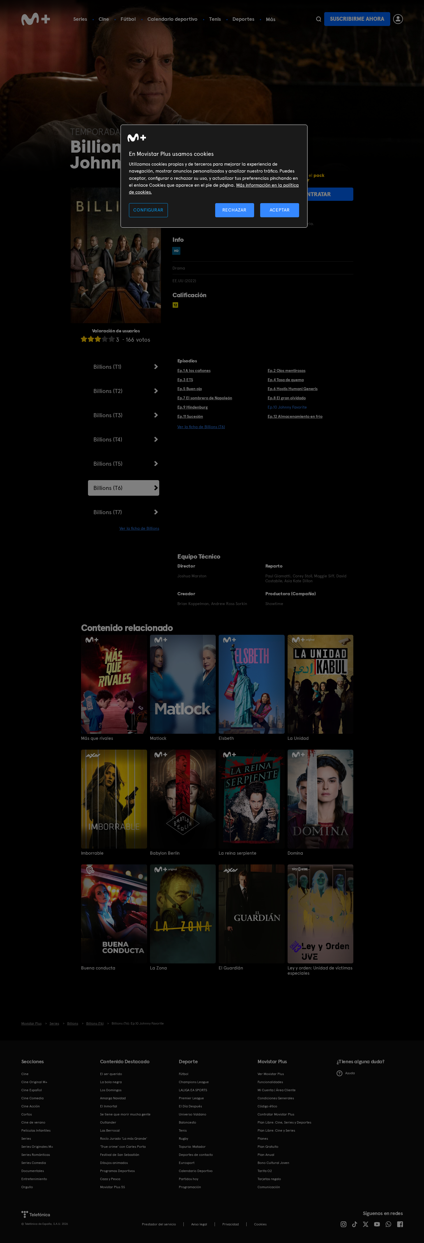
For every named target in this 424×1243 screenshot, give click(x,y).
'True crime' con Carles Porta (123, 1147)
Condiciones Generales (276, 1098)
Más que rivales (97, 738)
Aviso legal (199, 1224)
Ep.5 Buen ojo (189, 388)
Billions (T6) (108, 487)
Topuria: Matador (192, 1147)
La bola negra (111, 1082)
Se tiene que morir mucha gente (125, 1114)
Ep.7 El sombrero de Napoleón (204, 398)
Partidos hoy (188, 1179)
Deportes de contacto (196, 1155)
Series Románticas (35, 1155)
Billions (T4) (107, 439)
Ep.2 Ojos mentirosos (286, 370)
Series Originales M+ (37, 1147)
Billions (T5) (108, 463)
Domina (295, 853)
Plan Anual (266, 1155)
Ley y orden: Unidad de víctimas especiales (320, 970)
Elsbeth (226, 738)
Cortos (26, 1114)
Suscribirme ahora (357, 19)
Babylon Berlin (165, 853)
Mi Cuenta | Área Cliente (277, 1090)
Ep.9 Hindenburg (192, 407)
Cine (104, 19)
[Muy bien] (111, 339)
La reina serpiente (237, 853)
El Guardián (231, 968)
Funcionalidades (270, 1082)
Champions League (194, 1082)
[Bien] (105, 339)
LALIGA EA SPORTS (193, 1090)
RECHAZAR (234, 210)
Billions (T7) (107, 512)
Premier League (191, 1098)
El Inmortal (108, 1106)
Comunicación (269, 1187)
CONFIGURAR (148, 210)
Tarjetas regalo (269, 1179)
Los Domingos (110, 1090)
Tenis (215, 19)
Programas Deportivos (117, 1171)
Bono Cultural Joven (273, 1163)
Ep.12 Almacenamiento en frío (295, 416)
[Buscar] (318, 19)
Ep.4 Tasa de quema (286, 379)
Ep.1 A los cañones (194, 370)
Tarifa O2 (265, 1171)
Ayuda (350, 1073)
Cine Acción (30, 1106)
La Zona (158, 968)
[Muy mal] (84, 339)
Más (270, 19)
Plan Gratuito (268, 1147)
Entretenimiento (34, 1179)
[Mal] (91, 339)
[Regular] (98, 339)
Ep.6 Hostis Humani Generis (293, 388)
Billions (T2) (108, 390)
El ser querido (111, 1074)
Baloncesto (187, 1122)
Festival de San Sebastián (119, 1155)
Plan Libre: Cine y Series (276, 1130)
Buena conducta (98, 968)
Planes (263, 1139)
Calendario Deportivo (196, 1171)
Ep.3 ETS (185, 379)
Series (80, 19)
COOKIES (260, 1224)
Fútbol (128, 19)
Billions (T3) (108, 415)
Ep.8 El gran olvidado (287, 398)
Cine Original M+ (34, 1082)
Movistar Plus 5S (112, 1187)
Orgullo (27, 1187)
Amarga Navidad (113, 1098)
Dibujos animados (114, 1163)
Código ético (267, 1106)
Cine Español (31, 1090)
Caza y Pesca (110, 1179)
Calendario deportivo (172, 19)
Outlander (108, 1122)
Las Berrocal (110, 1130)
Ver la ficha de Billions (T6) (201, 426)
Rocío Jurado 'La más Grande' (123, 1139)
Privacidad (230, 1224)
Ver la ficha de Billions (139, 528)
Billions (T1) (107, 366)
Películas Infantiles (35, 1130)
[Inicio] (35, 19)
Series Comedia (33, 1163)
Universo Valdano (192, 1114)
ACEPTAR (280, 210)
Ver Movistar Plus (271, 1074)
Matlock (158, 738)
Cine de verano (33, 1122)
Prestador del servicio (159, 1224)
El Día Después (190, 1106)
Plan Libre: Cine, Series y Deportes (284, 1122)
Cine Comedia (32, 1098)
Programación (190, 1187)
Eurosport (186, 1163)
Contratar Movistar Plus (276, 1114)
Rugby (183, 1139)
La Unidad (298, 738)
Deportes (243, 19)
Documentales (32, 1171)
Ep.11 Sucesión (190, 416)
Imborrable (92, 853)
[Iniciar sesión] (398, 19)
